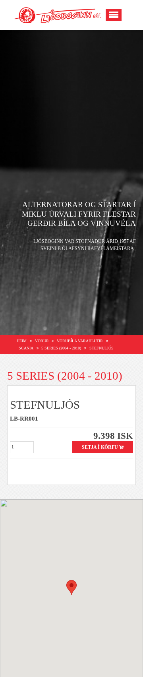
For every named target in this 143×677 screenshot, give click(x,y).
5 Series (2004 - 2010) (61, 348)
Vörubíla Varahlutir (80, 341)
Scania (26, 348)
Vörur (42, 341)
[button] (71, 587)
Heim (22, 341)
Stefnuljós (101, 348)
